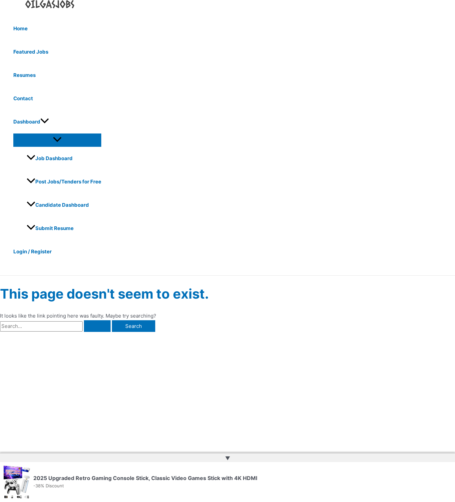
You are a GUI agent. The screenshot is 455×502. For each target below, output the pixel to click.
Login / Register (32, 251)
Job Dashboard (54, 158)
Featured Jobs (30, 52)
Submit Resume (54, 228)
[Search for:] (56, 326)
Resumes (24, 75)
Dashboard (26, 122)
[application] (44, 121)
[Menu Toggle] (57, 139)
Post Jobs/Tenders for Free (68, 181)
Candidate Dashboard (62, 205)
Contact (23, 98)
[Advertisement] (104, 381)
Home (20, 28)
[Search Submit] (97, 326)
